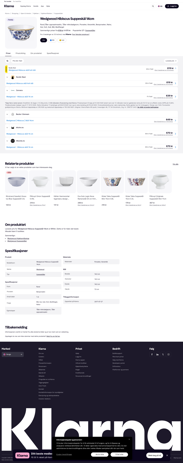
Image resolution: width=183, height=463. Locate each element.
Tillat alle (119, 454)
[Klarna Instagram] (168, 354)
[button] (160, 6)
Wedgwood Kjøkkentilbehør (18, 238)
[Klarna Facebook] (152, 354)
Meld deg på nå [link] (154, 455)
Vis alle (175, 164)
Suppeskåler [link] (58, 13)
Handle (35, 6)
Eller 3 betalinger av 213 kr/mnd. (164, 70)
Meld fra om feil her (53, 336)
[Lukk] (129, 439)
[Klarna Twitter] (163, 354)
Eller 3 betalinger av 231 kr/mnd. (163, 135)
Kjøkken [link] (36, 13)
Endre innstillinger (64, 455)
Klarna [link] (7, 13)
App (42, 6)
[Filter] (7, 61)
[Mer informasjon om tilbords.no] (7, 141)
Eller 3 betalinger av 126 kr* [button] (158, 205)
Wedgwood (40, 269)
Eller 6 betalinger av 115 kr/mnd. (163, 121)
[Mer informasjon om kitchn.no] (7, 127)
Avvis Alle (100, 454)
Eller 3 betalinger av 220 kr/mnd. (163, 97)
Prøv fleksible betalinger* (80, 34)
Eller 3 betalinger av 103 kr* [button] (86, 205)
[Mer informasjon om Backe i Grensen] (7, 114)
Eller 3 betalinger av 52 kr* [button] (133, 205)
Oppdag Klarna (25, 6)
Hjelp (48, 6)
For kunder (7, 1)
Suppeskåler (90, 30)
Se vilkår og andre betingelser (148, 107)
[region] (92, 448)
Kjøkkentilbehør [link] (46, 13)
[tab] (8, 53)
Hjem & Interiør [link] (26, 13)
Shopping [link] (15, 13)
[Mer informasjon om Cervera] (7, 90)
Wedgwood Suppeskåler (17, 241)
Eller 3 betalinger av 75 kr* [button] (38, 205)
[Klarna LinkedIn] (157, 354)
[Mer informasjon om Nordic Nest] (7, 77)
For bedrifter (17, 1)
